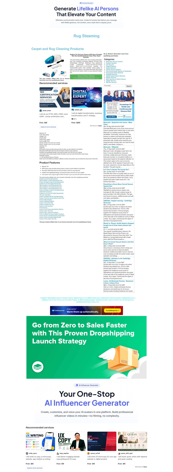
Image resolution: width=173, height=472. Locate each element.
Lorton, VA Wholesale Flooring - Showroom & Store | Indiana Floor (118, 282)
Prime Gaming (43, 207)
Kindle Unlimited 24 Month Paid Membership (51, 182)
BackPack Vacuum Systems (114, 61)
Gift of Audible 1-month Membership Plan (50, 188)
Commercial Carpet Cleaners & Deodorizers (118, 71)
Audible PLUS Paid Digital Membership (50, 183)
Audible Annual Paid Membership (48, 179)
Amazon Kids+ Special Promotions (48, 212)
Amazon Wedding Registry (46, 201)
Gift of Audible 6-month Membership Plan (50, 187)
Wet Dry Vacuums (111, 82)
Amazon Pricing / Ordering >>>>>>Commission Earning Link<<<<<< (86, 77)
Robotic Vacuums (111, 77)
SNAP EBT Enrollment (45, 191)
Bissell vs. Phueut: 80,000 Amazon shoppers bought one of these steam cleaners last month (119, 225)
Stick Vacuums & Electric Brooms (116, 79)
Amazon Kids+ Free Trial (46, 211)
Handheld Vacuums (111, 74)
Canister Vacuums (111, 63)
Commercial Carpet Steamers (114, 73)
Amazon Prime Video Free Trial (47, 219)
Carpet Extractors (111, 66)
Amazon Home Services (46, 206)
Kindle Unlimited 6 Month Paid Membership (51, 196)
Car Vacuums (110, 65)
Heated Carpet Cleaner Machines (115, 76)
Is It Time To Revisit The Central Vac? (116, 169)
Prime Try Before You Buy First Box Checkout (51, 214)
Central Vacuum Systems (113, 69)
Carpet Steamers (111, 68)
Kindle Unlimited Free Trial (46, 204)
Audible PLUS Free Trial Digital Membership (51, 193)
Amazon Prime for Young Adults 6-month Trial (51, 198)
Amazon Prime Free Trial (46, 203)
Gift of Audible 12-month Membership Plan (50, 180)
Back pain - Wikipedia (111, 147)
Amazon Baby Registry (45, 199)
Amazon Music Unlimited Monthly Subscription (52, 215)
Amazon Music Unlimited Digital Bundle (50, 217)
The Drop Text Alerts (44, 195)
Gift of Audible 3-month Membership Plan (50, 185)
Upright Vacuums (111, 81)
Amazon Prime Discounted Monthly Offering (51, 209)
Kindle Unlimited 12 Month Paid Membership (51, 190)
